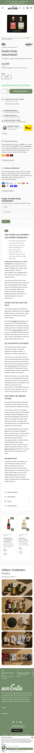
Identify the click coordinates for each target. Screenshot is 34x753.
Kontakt (11, 734)
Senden (5, 221)
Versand (9, 67)
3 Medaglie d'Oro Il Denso (18, 321)
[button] (2, 8)
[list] (17, 674)
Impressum (5, 734)
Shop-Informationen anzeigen (12, 103)
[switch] (3, 751)
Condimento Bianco (17, 330)
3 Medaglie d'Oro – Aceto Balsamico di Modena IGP (8, 539)
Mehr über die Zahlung (8, 190)
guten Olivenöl (12, 366)
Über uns (5, 133)
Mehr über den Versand (8, 160)
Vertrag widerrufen (17, 730)
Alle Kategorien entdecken (8, 576)
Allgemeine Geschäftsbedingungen (23, 734)
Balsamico (4, 37)
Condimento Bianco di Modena (23, 538)
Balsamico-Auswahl (10, 449)
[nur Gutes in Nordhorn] (27, 8)
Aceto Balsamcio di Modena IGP (16, 37)
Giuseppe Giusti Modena (9, 47)
